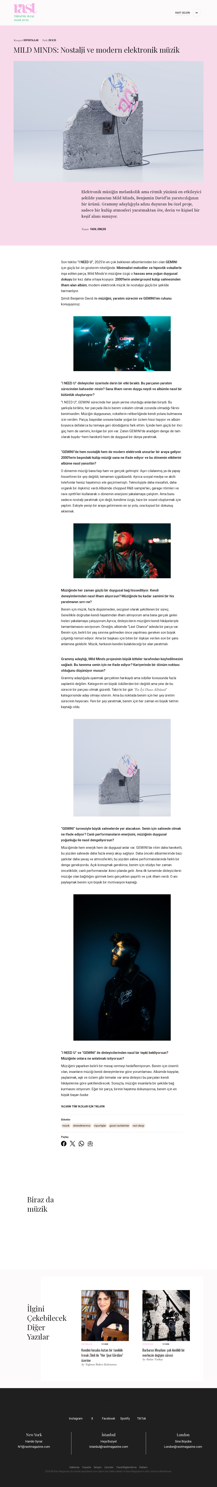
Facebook (108, 1418)
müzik (66, 1125)
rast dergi (138, 1125)
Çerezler (109, 1467)
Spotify (125, 1418)
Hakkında (74, 1467)
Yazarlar (86, 1467)
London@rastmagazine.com (183, 1446)
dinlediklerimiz (82, 1125)
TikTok (141, 1418)
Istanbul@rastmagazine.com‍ (108, 1446)
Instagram (76, 1418)
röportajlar (100, 1125)
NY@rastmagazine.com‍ (34, 1446)
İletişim (98, 1467)
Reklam (143, 1467)
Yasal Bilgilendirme (126, 1467)
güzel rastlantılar (119, 1125)
